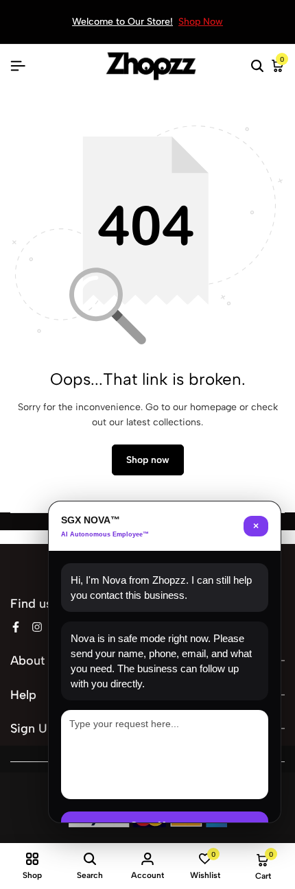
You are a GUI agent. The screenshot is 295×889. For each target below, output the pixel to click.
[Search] (257, 66)
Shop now (147, 460)
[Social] (15, 627)
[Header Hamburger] (17, 66)
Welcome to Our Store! (122, 21)
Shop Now (200, 21)
